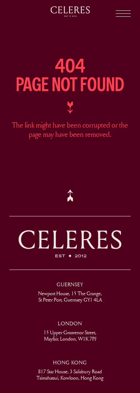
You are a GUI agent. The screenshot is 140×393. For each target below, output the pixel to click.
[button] (123, 13)
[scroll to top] (70, 195)
